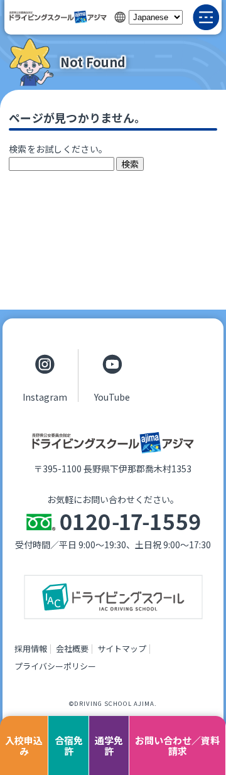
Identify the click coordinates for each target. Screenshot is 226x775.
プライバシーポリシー (55, 666)
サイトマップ (121, 648)
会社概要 (72, 648)
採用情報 (30, 648)
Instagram (45, 396)
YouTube (112, 396)
